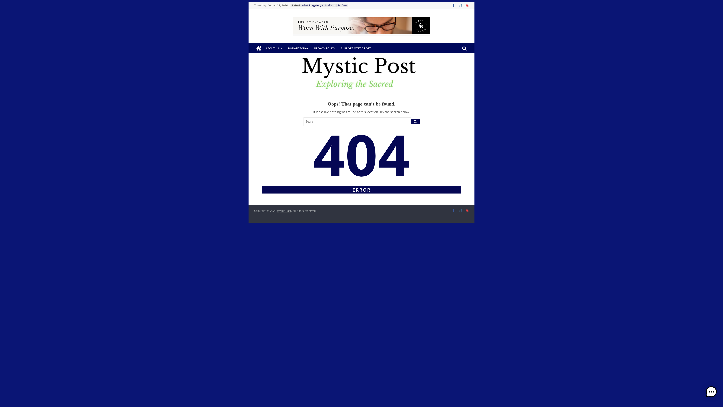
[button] (711, 393)
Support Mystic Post (356, 48)
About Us (272, 48)
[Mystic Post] (258, 48)
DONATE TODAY (298, 48)
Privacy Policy (324, 48)
